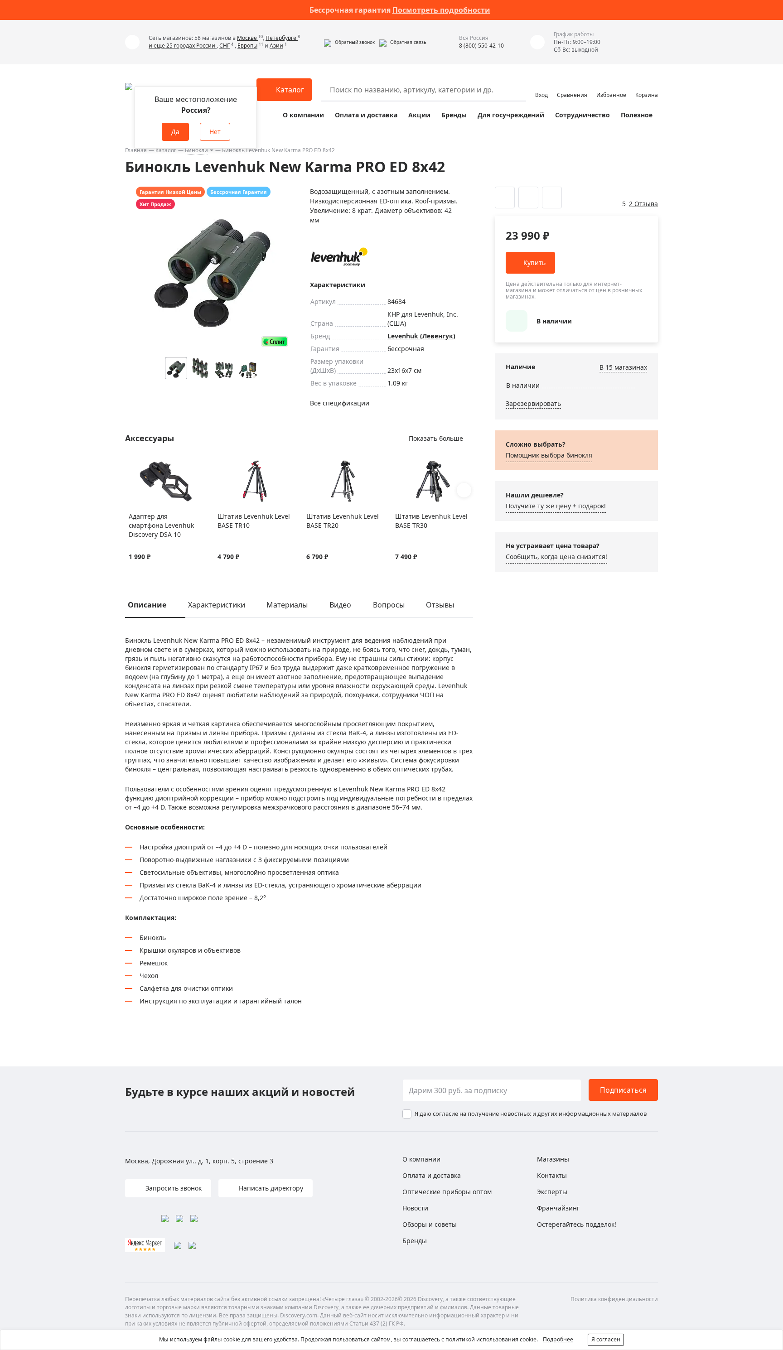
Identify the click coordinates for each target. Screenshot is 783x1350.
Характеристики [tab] (216, 605)
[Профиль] (541, 85)
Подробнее (558, 1339)
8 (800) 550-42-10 (481, 45)
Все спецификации (339, 403)
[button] (349, 42)
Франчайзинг (558, 1208)
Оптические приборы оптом (447, 1191)
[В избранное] (133, 464)
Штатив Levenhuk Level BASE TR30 (431, 521)
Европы (247, 45)
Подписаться (623, 1090)
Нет (215, 131)
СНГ (224, 45)
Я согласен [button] (605, 1339)
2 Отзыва (643, 203)
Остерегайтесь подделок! (576, 1224)
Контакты (552, 1175)
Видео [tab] (340, 605)
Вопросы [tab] (389, 605)
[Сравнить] (145, 464)
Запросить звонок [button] (173, 1188)
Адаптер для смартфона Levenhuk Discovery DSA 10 (161, 525)
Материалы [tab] (287, 605)
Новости (415, 1208)
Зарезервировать (533, 403)
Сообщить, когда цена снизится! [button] (556, 556)
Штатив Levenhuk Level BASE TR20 (342, 521)
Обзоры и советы (429, 1224)
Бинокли (196, 150)
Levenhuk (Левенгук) (421, 336)
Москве (247, 38)
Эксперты (552, 1191)
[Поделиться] (552, 197)
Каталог (165, 150)
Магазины (553, 1159)
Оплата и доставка (366, 115)
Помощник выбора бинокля (549, 455)
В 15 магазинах (623, 367)
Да (175, 131)
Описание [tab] (147, 605)
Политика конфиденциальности (614, 1299)
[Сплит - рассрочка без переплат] (274, 341)
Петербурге (282, 38)
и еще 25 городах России (183, 45)
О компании (303, 115)
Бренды (454, 115)
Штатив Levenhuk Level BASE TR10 (254, 521)
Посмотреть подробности (441, 10)
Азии (276, 45)
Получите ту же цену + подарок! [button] (556, 505)
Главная (136, 150)
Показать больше (436, 438)
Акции (419, 115)
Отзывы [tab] (440, 605)
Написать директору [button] (270, 1188)
